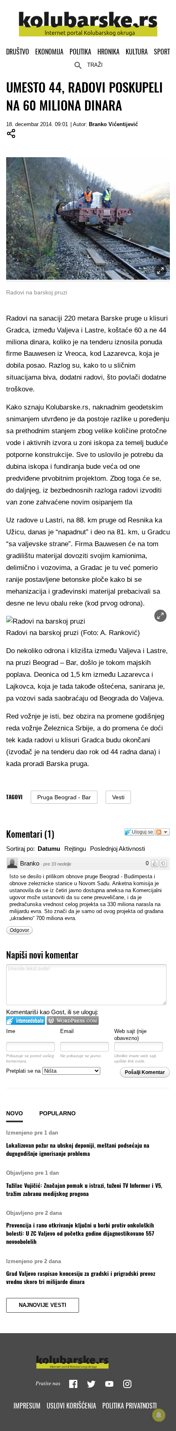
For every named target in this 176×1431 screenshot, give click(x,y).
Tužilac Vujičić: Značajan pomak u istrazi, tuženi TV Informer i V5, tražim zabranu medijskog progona (84, 1189)
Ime (10, 1031)
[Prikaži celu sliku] (160, 616)
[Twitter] (91, 1384)
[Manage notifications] (158, 1415)
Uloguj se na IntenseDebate (25, 1020)
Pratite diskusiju (162, 832)
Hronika (108, 51)
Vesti (118, 797)
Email (67, 1031)
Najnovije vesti (42, 1305)
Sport (162, 51)
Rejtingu (75, 848)
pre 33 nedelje (57, 863)
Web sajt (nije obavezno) (130, 1034)
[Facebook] (73, 1384)
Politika (80, 51)
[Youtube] (109, 1384)
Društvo (17, 51)
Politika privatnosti (129, 1405)
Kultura (137, 51)
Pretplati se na (24, 1071)
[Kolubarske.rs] (88, 19)
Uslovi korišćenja (71, 1405)
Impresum (27, 1405)
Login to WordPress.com (73, 1020)
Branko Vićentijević (113, 124)
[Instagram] (127, 1384)
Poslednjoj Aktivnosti (117, 848)
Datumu (49, 848)
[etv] (88, 1360)
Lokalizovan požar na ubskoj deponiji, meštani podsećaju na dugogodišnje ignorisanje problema (77, 1149)
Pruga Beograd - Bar (64, 797)
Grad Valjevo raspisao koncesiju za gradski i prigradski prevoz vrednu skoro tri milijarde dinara (80, 1277)
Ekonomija (49, 51)
